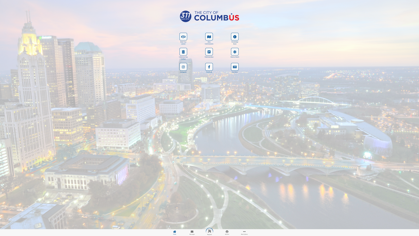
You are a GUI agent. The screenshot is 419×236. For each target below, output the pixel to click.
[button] (183, 40)
